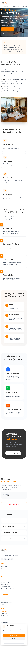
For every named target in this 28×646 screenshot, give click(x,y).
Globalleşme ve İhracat (6, 586)
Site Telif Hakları (4, 620)
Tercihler (15, 642)
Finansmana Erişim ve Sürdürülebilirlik (8, 588)
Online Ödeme (4, 611)
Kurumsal (3, 563)
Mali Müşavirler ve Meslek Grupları (8, 600)
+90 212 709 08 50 (8, 496)
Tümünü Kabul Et (14, 635)
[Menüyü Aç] (25, 2)
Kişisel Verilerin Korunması (6, 618)
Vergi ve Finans (4, 580)
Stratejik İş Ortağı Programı (7, 602)
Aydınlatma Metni (4, 622)
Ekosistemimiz (5, 595)
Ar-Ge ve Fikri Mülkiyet (6, 582)
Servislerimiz (4, 577)
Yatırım (2, 604)
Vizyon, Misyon (4, 573)
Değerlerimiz (3, 571)
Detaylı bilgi (10, 632)
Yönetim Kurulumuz (5, 568)
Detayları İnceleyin (7, 29)
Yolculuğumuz (4, 566)
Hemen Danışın (12, 453)
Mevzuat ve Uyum (4, 584)
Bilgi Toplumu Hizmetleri (6, 615)
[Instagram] (2, 559)
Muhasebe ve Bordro (5, 591)
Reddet (14, 638)
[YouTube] (8, 559)
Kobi (2, 598)
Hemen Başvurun (7, 33)
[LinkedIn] (5, 559)
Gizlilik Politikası (4, 613)
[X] (11, 559)
